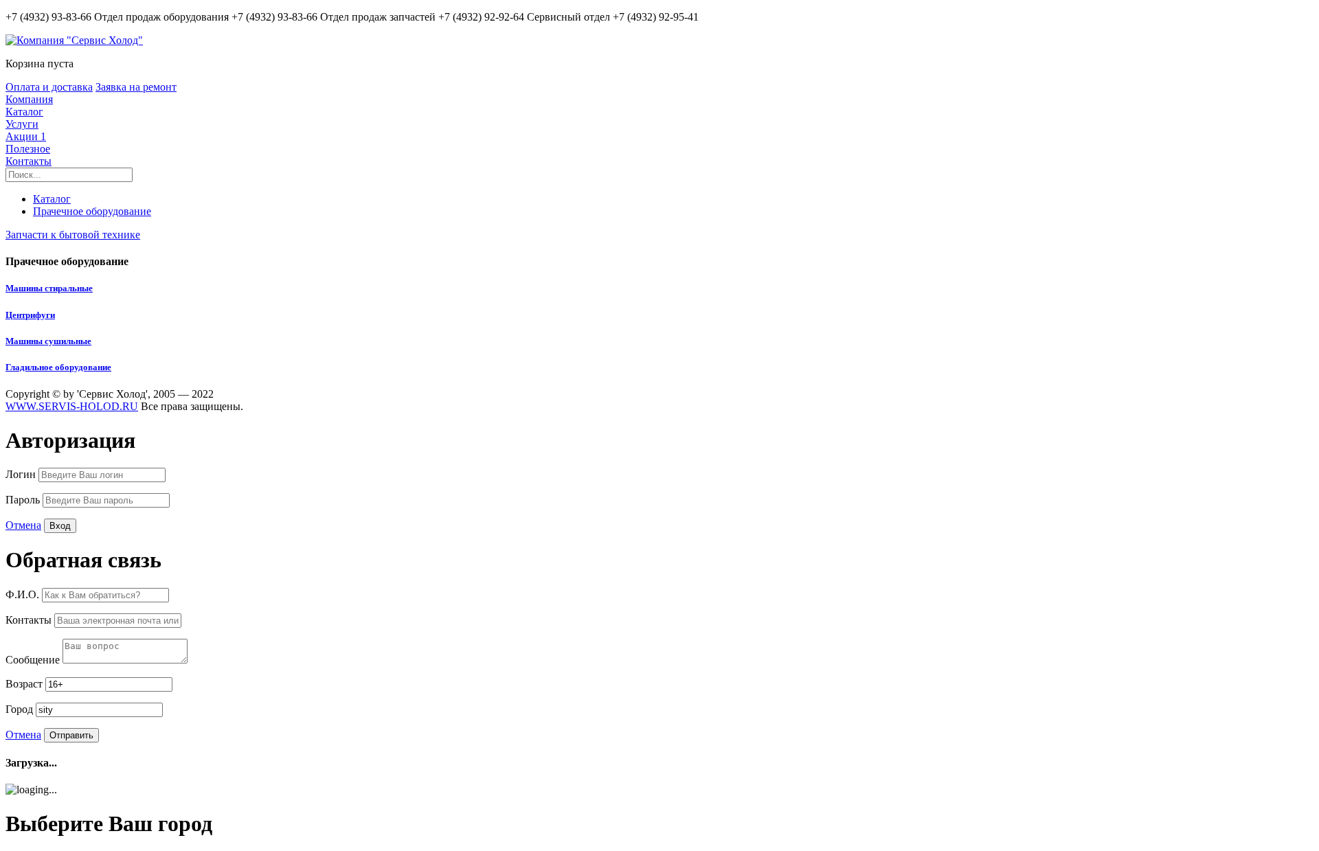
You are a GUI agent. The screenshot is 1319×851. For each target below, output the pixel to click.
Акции (25, 136)
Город (20, 709)
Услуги (21, 124)
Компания (29, 99)
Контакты (28, 161)
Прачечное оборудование (92, 211)
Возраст (25, 684)
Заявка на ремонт (136, 87)
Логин (21, 474)
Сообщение (34, 660)
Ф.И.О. (23, 594)
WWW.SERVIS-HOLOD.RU (71, 406)
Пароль (24, 500)
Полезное (27, 149)
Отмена (23, 525)
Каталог (24, 111)
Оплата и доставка (49, 87)
